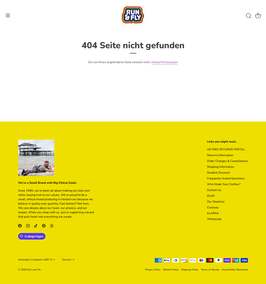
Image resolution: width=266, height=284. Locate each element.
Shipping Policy (189, 269)
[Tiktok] (36, 225)
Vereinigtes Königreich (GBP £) (35, 259)
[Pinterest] (44, 225)
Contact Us (214, 190)
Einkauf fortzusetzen (164, 62)
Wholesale (214, 219)
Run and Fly (34, 269)
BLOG (211, 196)
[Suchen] (249, 16)
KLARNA (213, 213)
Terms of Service (210, 269)
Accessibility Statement (235, 269)
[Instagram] (28, 225)
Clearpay (213, 207)
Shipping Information (220, 167)
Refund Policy (171, 269)
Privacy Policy (153, 269)
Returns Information (220, 155)
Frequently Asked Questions (225, 178)
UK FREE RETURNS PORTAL (226, 149)
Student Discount (218, 173)
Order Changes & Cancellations (227, 161)
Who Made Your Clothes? (223, 184)
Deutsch (66, 259)
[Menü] (8, 15)
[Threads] (52, 225)
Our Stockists (216, 202)
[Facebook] (20, 225)
